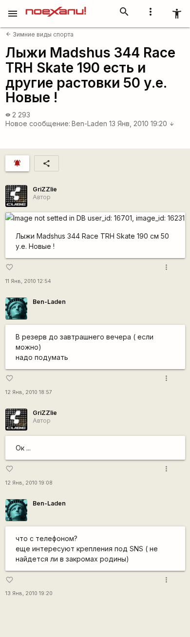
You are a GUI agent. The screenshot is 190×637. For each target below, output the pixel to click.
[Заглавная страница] (56, 7)
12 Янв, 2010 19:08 (29, 483)
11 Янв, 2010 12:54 (28, 281)
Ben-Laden (89, 123)
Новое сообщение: (37, 123)
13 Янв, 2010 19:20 (141, 123)
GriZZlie (45, 189)
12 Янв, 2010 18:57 (28, 392)
